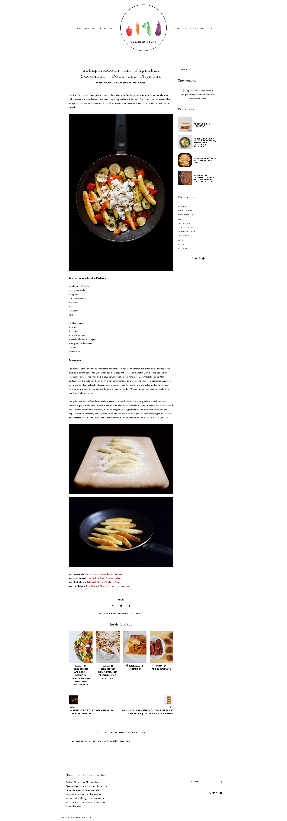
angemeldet (86, 740)
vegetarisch (139, 83)
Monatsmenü (184, 236)
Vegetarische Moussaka (202, 125)
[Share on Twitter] (121, 606)
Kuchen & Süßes (185, 227)
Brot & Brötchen (185, 215)
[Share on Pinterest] (112, 606)
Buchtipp (182, 219)
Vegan (181, 244)
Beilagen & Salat (185, 206)
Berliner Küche (185, 211)
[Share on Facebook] (129, 606)
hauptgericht (123, 83)
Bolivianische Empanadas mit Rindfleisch (105, 574)
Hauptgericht (120, 613)
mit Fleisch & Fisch (186, 232)
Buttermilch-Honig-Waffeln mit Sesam (104, 582)
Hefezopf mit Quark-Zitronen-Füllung (104, 578)
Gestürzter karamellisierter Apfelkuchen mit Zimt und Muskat (204, 178)
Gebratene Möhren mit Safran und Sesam (205, 160)
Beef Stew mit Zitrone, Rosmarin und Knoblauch (108, 586)
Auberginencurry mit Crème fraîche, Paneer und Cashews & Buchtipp (205, 143)
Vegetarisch (136, 613)
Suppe (180, 240)
